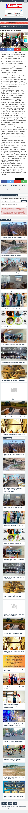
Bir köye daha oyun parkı (13, 189)
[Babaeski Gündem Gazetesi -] (14, 6)
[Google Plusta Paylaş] (17, 49)
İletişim (18, 13)
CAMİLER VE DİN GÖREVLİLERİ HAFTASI (14, 185)
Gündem (10, 26)
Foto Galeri (19, 15)
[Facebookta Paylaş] (3, 49)
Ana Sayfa (9, 13)
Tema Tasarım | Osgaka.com (14, 811)
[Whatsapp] (24, 49)
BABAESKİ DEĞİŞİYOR (11, 22)
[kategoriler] (26, 19)
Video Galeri (9, 15)
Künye (15, 803)
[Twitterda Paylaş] (10, 49)
